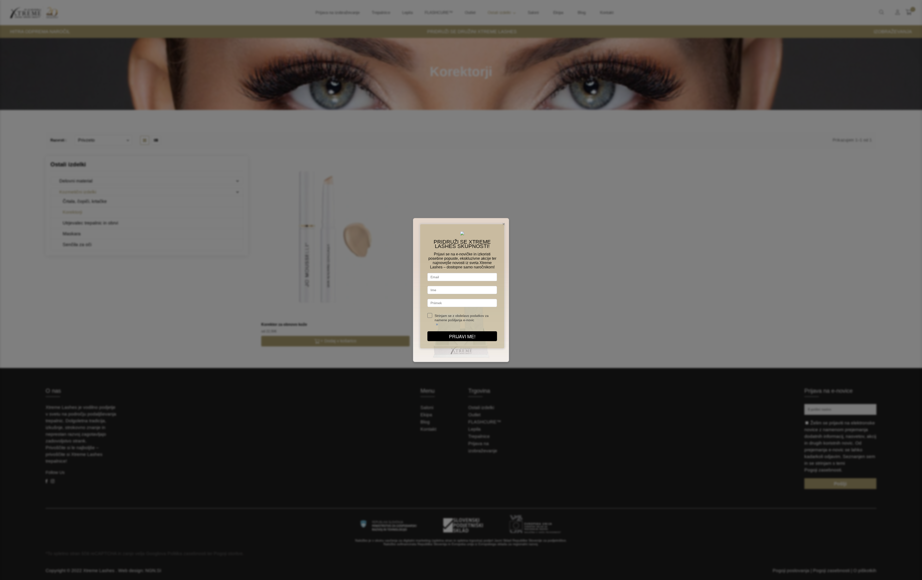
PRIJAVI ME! (462, 336)
